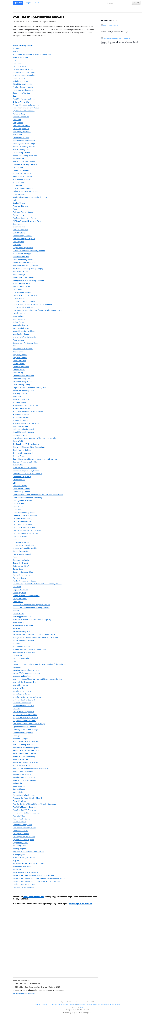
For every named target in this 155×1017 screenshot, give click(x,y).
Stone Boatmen (19, 786)
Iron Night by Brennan (21, 646)
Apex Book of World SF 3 (22, 414)
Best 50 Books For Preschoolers (27, 984)
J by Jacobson (18, 122)
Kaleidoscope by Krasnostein (24, 652)
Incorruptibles (18, 316)
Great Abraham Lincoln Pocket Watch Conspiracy (32, 619)
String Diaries (18, 792)
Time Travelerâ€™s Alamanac (24, 810)
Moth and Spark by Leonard (24, 700)
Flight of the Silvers (20, 590)
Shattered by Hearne (21, 366)
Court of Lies (18, 506)
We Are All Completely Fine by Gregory (28, 268)
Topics (28, 3)
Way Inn (16, 860)
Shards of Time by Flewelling (24, 756)
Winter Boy (17, 869)
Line (14, 661)
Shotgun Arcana (19, 369)
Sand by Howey (19, 364)
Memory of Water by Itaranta (24, 337)
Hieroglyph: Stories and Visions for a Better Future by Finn (35, 637)
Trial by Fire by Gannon (22, 819)
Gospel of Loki (18, 613)
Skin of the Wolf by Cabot (23, 765)
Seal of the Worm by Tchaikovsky (26, 750)
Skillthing (44, 1005)
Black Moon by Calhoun (22, 450)
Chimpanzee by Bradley (22, 477)
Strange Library (19, 789)
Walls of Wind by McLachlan (24, 857)
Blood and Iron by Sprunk (23, 453)
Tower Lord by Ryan (20, 206)
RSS (77, 1007)
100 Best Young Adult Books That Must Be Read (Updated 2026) (40, 990)
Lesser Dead (17, 655)
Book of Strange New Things (24, 72)
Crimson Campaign (20, 230)
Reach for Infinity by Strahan (24, 744)
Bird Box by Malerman (22, 131)
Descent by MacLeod (21, 536)
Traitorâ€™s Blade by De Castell (25, 164)
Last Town (17, 245)
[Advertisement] (55, 923)
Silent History (18, 372)
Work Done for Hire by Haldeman (26, 872)
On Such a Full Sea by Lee (23, 69)
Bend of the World (20, 435)
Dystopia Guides (82, 1005)
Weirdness (17, 396)
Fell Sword (17, 587)
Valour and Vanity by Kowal (23, 390)
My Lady (16, 709)
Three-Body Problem (21, 128)
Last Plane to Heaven (21, 328)
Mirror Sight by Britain (21, 694)
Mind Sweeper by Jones (22, 691)
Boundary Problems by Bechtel (25, 462)
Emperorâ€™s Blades (21, 170)
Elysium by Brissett (20, 563)
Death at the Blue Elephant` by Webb (27, 530)
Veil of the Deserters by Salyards (25, 265)
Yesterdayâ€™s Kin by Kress (23, 277)
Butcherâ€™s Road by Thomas (25, 468)
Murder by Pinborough (22, 703)
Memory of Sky (19, 688)
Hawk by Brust (18, 622)
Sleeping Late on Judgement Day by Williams (30, 768)
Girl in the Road (19, 298)
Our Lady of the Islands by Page (25, 729)
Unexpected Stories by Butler (24, 828)
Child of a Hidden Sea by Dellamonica (27, 474)
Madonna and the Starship (23, 676)
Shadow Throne (19, 203)
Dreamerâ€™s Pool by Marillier (25, 548)
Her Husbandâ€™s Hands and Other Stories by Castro (34, 634)
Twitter (81, 1007)
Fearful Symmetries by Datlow (24, 581)
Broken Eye (17, 134)
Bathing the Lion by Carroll (23, 429)
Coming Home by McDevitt (23, 500)
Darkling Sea (18, 167)
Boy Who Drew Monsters (22, 188)
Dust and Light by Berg (22, 292)
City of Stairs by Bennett (22, 84)
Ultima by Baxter (19, 822)
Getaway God (18, 602)
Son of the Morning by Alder (24, 777)
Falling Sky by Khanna (21, 575)
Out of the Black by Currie (23, 732)
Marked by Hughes (20, 685)
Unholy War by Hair (20, 831)
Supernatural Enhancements (24, 262)
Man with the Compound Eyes (24, 682)
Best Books (51, 22)
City (14, 483)
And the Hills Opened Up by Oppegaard (28, 411)
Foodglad (73, 1005)
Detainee (16, 539)
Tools (37, 3)
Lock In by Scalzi (19, 66)
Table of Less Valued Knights (24, 795)
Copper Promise (19, 503)
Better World (18, 441)
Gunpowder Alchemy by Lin (24, 301)
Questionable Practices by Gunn (25, 343)
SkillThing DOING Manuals (80, 903)
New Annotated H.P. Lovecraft (24, 161)
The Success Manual (55, 1005)
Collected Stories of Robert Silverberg (27, 497)
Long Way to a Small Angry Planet (26, 670)
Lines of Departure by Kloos (23, 331)
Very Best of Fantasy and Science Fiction (28, 851)
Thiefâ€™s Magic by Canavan (24, 807)
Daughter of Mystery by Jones (24, 527)
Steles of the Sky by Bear (22, 176)
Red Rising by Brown (21, 81)
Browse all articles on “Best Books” (24, 994)
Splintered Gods (19, 783)
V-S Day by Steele (19, 845)
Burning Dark (18, 465)
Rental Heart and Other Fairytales (26, 747)
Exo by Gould (18, 569)
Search (136, 3)
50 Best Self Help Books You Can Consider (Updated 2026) (37, 987)
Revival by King (19, 114)
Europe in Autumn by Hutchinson (26, 295)
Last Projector (18, 241)
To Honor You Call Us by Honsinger (26, 813)
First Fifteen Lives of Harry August (26, 108)
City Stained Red (19, 479)
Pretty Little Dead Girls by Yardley (26, 741)
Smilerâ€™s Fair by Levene (23, 375)
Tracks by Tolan (19, 816)
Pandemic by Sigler (20, 738)
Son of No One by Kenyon (23, 774)
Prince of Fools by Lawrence (24, 140)
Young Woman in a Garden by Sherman (28, 280)
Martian (16, 51)
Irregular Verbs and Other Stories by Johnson (30, 649)
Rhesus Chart (18, 352)
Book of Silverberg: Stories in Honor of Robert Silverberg (35, 459)
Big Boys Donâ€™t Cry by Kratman (26, 444)
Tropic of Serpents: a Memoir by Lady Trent (29, 387)
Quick (15, 200)
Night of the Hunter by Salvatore (25, 717)
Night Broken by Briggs (22, 253)
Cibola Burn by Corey (21, 137)
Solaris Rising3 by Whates (23, 771)
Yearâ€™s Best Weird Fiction (24, 884)
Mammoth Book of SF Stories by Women (29, 250)
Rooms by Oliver (19, 360)
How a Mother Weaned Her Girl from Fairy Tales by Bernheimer (38, 310)
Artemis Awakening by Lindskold (26, 423)
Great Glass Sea (19, 194)
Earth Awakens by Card (22, 554)
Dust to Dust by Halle (21, 551)
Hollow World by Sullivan (23, 307)
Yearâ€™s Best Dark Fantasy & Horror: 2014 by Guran (34, 875)
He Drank (16, 628)
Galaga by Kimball (20, 598)
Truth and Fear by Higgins (23, 212)
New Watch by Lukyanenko (23, 712)
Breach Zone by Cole (21, 149)
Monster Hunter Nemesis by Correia (27, 697)
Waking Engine (19, 854)
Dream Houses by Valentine (23, 545)
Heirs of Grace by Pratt (22, 631)
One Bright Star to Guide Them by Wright (29, 723)
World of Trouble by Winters (24, 146)
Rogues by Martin (20, 355)
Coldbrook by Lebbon (21, 491)
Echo (15, 557)
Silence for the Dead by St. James (25, 762)
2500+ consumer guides (33, 897)
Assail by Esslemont (20, 426)
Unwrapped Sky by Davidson (24, 836)
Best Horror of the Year (22, 286)
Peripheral (17, 63)
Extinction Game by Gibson (23, 572)
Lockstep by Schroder (21, 334)
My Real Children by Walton (23, 111)
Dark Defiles (17, 289)
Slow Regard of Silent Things (24, 143)
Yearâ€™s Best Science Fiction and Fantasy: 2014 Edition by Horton (39, 878)
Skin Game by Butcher (21, 126)
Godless (16, 610)
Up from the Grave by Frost (23, 840)
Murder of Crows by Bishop (23, 706)
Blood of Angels (19, 456)
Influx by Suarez (19, 319)
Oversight (17, 735)
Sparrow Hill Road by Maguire (24, 780)
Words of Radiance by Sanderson (26, 105)
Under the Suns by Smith (22, 825)
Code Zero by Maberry (21, 488)
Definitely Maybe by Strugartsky (25, 533)
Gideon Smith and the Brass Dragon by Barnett (31, 604)
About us (37, 1005)
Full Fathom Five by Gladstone (25, 155)
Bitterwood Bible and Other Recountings (28, 447)
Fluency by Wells (19, 593)
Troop (15, 209)
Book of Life (17, 185)
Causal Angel (18, 224)
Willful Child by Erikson (22, 866)
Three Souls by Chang (21, 384)
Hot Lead (16, 643)
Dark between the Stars (22, 521)
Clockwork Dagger (20, 485)
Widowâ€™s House (20, 271)
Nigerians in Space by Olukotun (25, 715)
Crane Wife (17, 509)
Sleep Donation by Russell (23, 259)
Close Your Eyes (19, 227)
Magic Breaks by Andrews (23, 247)
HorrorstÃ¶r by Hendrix (22, 173)
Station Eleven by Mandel (23, 45)
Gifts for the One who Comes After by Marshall (31, 607)
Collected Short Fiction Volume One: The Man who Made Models (38, 494)
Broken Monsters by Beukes (24, 75)
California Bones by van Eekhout (25, 191)
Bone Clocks (17, 48)
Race (14, 346)
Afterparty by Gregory (21, 179)
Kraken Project (18, 322)
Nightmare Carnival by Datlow (24, 721)
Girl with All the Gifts (21, 102)
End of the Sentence (20, 233)
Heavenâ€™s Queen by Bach (24, 239)
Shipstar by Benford (20, 759)
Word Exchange (19, 274)
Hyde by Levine (19, 313)
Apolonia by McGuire (21, 417)
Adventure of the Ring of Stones (25, 405)
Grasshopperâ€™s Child (22, 616)
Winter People (18, 215)
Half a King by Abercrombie (23, 90)
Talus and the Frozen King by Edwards (27, 798)
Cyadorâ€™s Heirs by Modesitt (25, 515)
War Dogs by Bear (20, 393)
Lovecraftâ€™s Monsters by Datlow (26, 673)
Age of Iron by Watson (21, 408)
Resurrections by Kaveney (23, 349)
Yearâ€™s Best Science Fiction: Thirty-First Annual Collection (36, 881)
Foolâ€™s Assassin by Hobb (24, 99)
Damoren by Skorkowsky (22, 518)
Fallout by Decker (19, 578)
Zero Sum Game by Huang (23, 887)
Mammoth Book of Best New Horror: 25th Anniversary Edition (37, 679)
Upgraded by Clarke (20, 842)
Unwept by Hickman (21, 834)
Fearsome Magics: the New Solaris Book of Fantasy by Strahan (37, 584)
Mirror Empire (18, 158)
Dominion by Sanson (21, 542)
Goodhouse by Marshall (22, 236)
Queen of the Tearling (21, 93)
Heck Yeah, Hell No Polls (112, 1005)
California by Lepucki (21, 117)
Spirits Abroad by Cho (21, 378)
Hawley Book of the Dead (23, 625)
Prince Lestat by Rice (21, 256)
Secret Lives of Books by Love (24, 753)
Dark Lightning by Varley (22, 524)
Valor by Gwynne (19, 848)
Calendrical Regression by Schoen (26, 471)
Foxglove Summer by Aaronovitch (26, 596)
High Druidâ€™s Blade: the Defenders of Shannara (32, 304)
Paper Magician (19, 340)
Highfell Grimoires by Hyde (23, 640)
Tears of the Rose (19, 801)
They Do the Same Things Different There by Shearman (34, 804)
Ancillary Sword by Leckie (23, 87)
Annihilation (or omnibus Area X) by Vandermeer (32, 54)
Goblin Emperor (19, 78)
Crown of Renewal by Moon (23, 512)
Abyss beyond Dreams (21, 283)
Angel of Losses (19, 182)
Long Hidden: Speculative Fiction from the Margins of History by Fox (39, 664)
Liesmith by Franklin (21, 658)
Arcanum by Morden (21, 420)
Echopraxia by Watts (21, 560)
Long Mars (17, 667)
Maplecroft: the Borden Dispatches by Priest (30, 197)
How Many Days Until (96, 1005)
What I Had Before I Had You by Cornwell (29, 863)
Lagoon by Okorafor (21, 325)
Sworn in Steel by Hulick (22, 381)
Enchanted (17, 120)
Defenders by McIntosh (22, 152)
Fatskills (65, 1005)
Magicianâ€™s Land (20, 57)
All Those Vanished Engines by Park (27, 221)
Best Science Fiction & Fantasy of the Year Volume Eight (34, 438)
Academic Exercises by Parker (24, 218)
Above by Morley (19, 402)
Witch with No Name (21, 399)
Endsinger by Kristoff (21, 566)
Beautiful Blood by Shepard (23, 432)
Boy (14, 60)
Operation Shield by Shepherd (24, 726)
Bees (15, 96)
